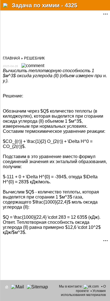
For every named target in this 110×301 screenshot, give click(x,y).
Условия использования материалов (83, 293)
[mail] (17, 286)
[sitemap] (37, 286)
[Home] (6, 286)
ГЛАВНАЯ (11, 58)
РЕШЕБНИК (34, 58)
